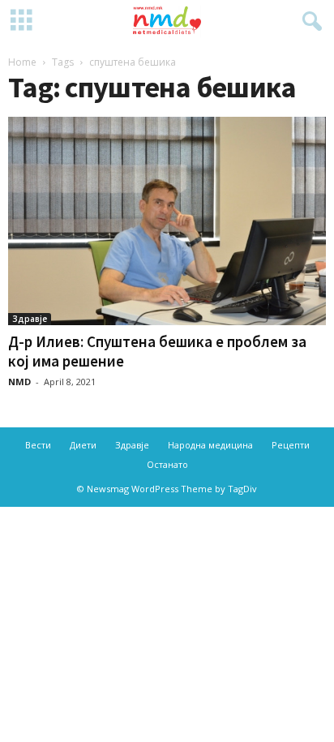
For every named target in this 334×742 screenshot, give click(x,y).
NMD (19, 381)
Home (22, 62)
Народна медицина (210, 445)
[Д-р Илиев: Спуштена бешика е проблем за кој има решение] (167, 221)
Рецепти (291, 445)
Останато (167, 464)
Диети (83, 445)
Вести (38, 445)
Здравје (29, 318)
